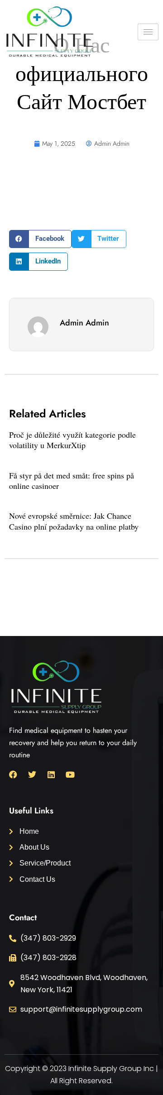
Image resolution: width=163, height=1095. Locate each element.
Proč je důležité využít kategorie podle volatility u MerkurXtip (72, 439)
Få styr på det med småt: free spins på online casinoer (71, 480)
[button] (40, 239)
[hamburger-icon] (148, 32)
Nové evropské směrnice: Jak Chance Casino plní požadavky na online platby (74, 520)
